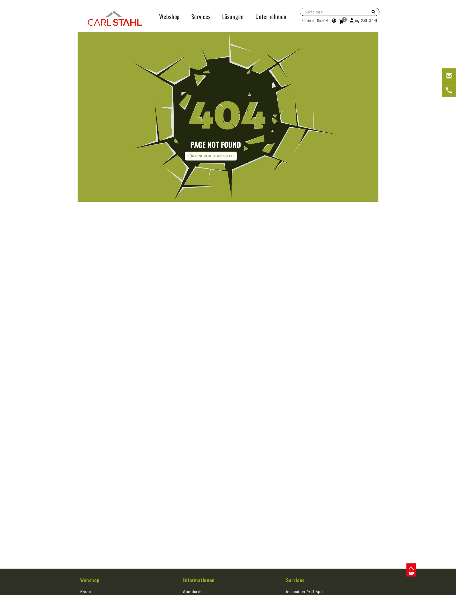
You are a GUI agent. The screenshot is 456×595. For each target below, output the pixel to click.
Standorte (192, 591)
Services (295, 580)
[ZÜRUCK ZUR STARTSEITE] (228, 116)
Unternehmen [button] (271, 16)
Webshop (89, 580)
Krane (85, 591)
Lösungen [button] (233, 16)
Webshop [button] (169, 16)
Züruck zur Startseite (211, 156)
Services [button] (200, 16)
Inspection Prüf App (304, 591)
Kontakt (323, 20)
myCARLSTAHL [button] (366, 20)
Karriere (308, 20)
